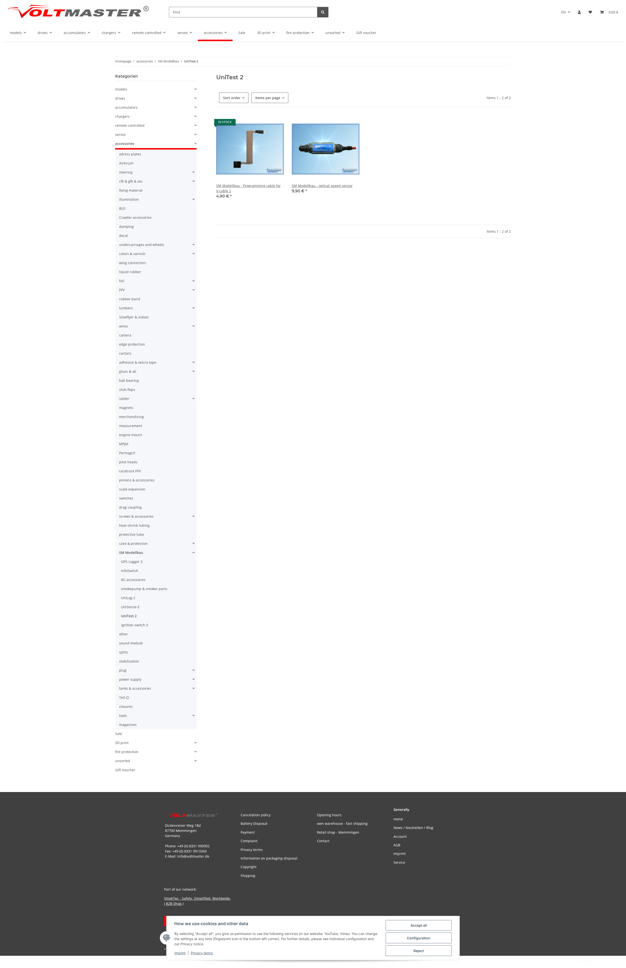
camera (125, 335)
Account (400, 836)
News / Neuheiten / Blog (413, 827)
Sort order (231, 97)
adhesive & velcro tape (137, 362)
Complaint (249, 841)
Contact (323, 841)
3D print (122, 742)
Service (399, 862)
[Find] (322, 12)
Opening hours (329, 815)
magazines (128, 724)
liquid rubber (130, 271)
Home (398, 819)
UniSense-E (130, 607)
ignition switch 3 (134, 625)
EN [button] (563, 12)
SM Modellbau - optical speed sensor (322, 185)
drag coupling (130, 507)
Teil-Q (124, 697)
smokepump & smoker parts (144, 588)
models (121, 89)
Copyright (249, 866)
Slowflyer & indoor (134, 317)
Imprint (180, 953)
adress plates (130, 154)
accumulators (126, 107)
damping (126, 226)
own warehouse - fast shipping (342, 823)
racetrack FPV (130, 471)
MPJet (123, 444)
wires (123, 326)
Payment (248, 832)
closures (126, 706)
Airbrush (126, 163)
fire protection (126, 751)
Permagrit (127, 453)
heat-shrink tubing (134, 525)
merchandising (131, 416)
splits (123, 652)
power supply (130, 679)
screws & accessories (136, 516)
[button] (579, 12)
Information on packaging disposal (269, 858)
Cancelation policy (255, 815)
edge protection (132, 344)
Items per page (267, 97)
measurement (130, 425)
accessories (124, 143)
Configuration (418, 938)
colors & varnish (132, 253)
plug (122, 670)
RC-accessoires (133, 579)
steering (126, 172)
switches (126, 498)
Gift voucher (125, 770)
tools (123, 715)
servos (120, 134)
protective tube (131, 534)
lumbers (126, 308)
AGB (396, 845)
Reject (419, 951)
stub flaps (127, 389)
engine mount (130, 434)
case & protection (133, 543)
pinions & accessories (137, 480)
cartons (125, 353)
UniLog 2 (128, 597)
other (123, 634)
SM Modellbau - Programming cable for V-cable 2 (248, 188)
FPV (122, 290)
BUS (122, 208)
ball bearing (129, 380)
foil (121, 281)
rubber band (129, 299)
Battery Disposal (254, 823)
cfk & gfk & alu (131, 181)
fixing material (131, 190)
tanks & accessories (135, 688)
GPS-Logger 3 (132, 561)
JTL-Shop (600, 962)
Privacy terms (202, 953)
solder (124, 398)
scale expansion (132, 489)
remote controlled (130, 125)
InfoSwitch (129, 570)
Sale (118, 733)
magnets (126, 407)
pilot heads (128, 462)
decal (123, 235)
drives (120, 98)
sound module (131, 643)
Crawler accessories (135, 217)
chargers (122, 116)
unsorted (122, 760)
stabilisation (129, 661)
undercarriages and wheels (141, 244)
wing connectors (132, 262)
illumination (129, 199)
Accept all (419, 925)
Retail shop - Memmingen (338, 832)
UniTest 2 (129, 616)
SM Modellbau (131, 552)
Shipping (248, 875)
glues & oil (127, 371)
